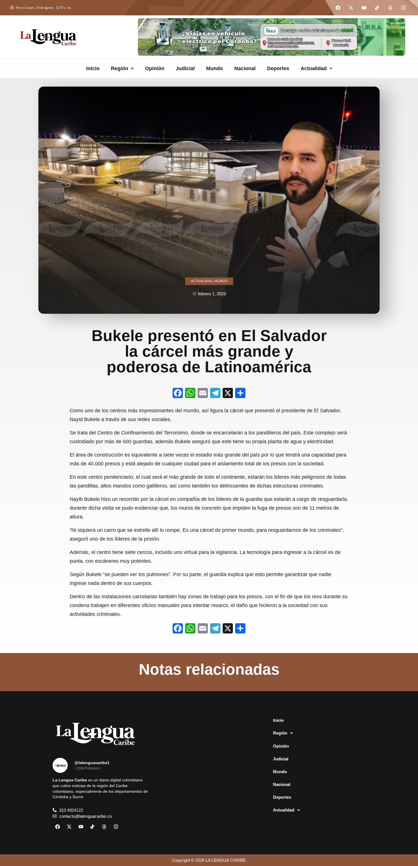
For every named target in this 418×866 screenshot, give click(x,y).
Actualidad (314, 68)
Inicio (93, 68)
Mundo (214, 68)
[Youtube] (364, 7)
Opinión (154, 68)
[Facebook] (338, 7)
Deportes (278, 68)
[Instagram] (403, 7)
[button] (122, 68)
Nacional (245, 68)
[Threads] (390, 7)
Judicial (185, 68)
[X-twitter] (351, 7)
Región (119, 68)
